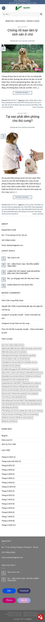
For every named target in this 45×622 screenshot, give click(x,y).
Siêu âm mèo (6, 393)
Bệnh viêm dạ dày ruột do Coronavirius (14, 352)
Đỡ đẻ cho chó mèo (8, 418)
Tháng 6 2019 (7, 504)
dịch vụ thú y (6, 372)
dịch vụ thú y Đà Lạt (18, 372)
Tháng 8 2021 (7, 465)
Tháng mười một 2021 (10, 461)
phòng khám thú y (22, 379)
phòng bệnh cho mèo (8, 379)
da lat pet (35, 369)
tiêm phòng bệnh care (19, 397)
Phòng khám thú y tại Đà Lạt (31, 383)
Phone (9, 600)
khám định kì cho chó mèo (34, 372)
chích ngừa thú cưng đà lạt (27, 355)
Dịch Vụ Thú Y (22, 27)
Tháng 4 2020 (7, 478)
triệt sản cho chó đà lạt (11, 105)
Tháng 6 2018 (7, 521)
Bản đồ (24, 600)
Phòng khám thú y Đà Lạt (10, 386)
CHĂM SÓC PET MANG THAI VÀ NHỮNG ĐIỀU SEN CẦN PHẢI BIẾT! (23, 272)
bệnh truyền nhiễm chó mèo (11, 348)
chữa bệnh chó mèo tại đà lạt (11, 366)
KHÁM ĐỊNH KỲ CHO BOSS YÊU (20, 285)
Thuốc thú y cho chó (13, 614)
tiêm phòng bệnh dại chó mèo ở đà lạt (13, 404)
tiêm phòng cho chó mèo (25, 211)
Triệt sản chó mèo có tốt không (28, 105)
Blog (3, 436)
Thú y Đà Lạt (6, 397)
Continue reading (22, 92)
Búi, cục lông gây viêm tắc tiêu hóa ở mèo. (23, 278)
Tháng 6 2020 (7, 470)
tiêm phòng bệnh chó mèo (13, 209)
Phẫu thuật (19, 300)
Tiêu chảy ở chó (13, 258)
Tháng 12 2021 (7, 457)
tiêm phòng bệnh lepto (11, 211)
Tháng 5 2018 (7, 525)
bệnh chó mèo (19, 345)
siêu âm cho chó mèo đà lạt (10, 390)
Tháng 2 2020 (7, 482)
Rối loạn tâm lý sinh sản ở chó (29, 386)
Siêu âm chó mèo (35, 390)
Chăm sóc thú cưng (21, 323)
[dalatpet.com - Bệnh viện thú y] (22, 8)
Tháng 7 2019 (7, 499)
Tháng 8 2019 (7, 495)
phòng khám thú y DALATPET (15, 102)
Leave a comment (37, 107)
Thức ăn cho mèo (15, 612)
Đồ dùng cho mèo (30, 615)
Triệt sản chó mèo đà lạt (30, 414)
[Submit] (41, 14)
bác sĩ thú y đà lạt (28, 100)
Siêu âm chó (24, 390)
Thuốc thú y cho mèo (31, 614)
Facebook (24, 591)
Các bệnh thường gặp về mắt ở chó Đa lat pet (16, 369)
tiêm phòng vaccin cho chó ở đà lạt (12, 400)
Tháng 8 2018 (7, 512)
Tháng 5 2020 (7, 474)
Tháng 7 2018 (7, 517)
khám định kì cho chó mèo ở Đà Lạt (13, 376)
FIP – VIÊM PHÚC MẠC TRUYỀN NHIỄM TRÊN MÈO (23, 265)
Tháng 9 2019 (7, 491)
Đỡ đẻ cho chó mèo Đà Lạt (24, 418)
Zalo (9, 591)
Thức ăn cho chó (29, 612)
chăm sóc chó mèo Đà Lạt (21, 359)
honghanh (31, 41)
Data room (6, 440)
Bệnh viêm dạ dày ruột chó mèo (31, 348)
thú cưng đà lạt (32, 393)
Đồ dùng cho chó (15, 615)
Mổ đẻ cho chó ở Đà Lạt (33, 376)
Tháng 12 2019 (7, 487)
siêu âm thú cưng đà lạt (19, 393)
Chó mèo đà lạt (6, 359)
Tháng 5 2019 (7, 508)
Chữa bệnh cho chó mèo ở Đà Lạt (12, 362)
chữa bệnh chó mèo (31, 362)
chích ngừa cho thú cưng (9, 355)
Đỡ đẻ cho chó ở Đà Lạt (9, 421)
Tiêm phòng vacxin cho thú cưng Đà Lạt (14, 411)
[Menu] (3, 8)
